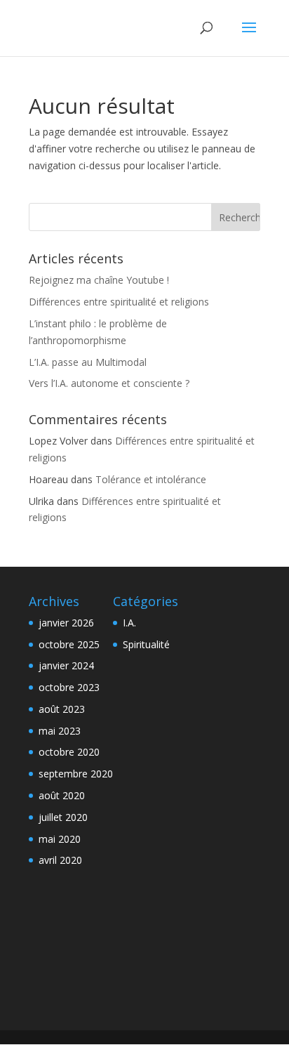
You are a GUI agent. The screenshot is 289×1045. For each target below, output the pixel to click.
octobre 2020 (69, 751)
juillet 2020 (63, 817)
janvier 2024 (66, 665)
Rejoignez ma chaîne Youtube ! (99, 280)
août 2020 (62, 795)
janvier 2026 (66, 622)
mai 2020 (60, 839)
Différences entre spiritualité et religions (119, 301)
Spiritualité (146, 644)
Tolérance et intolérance (150, 479)
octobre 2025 (69, 644)
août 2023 (62, 709)
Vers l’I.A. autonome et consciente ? (109, 383)
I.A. (129, 622)
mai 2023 (60, 730)
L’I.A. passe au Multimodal (88, 362)
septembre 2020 (76, 773)
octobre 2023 (69, 687)
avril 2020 (60, 860)
